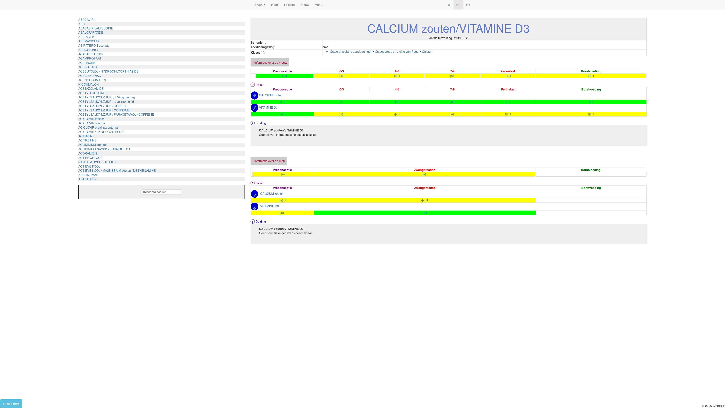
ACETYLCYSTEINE (91, 93)
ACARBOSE (86, 62)
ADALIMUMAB (88, 175)
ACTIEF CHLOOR (90, 157)
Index (274, 4)
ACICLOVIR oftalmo (91, 123)
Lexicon (289, 4)
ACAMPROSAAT (89, 58)
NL (458, 4)
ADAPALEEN (87, 179)
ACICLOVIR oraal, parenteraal (98, 127)
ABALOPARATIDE (90, 32)
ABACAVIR (86, 19)
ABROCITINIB (88, 50)
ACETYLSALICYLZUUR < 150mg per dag (106, 97)
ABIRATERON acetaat (93, 45)
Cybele (260, 4)
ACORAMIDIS (87, 153)
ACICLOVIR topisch (91, 119)
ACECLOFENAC (89, 75)
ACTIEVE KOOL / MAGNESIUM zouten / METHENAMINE (117, 170)
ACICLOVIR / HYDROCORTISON (101, 132)
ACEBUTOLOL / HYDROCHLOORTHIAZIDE (108, 71)
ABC (81, 24)
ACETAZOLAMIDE (91, 88)
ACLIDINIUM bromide (92, 144)
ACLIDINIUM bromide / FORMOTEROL (104, 149)
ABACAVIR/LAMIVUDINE (95, 28)
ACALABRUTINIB (90, 54)
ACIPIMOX (85, 136)
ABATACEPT (87, 37)
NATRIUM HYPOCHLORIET (97, 162)
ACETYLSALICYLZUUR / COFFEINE (103, 110)
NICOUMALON (88, 84)
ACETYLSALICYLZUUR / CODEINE (103, 106)
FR (468, 4)
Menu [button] (319, 4)
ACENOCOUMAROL (92, 80)
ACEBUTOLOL (88, 67)
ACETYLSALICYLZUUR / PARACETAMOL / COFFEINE (116, 114)
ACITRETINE (87, 140)
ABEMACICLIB (88, 41)
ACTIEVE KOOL (89, 166)
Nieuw (304, 4)
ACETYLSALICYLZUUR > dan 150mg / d (106, 101)
